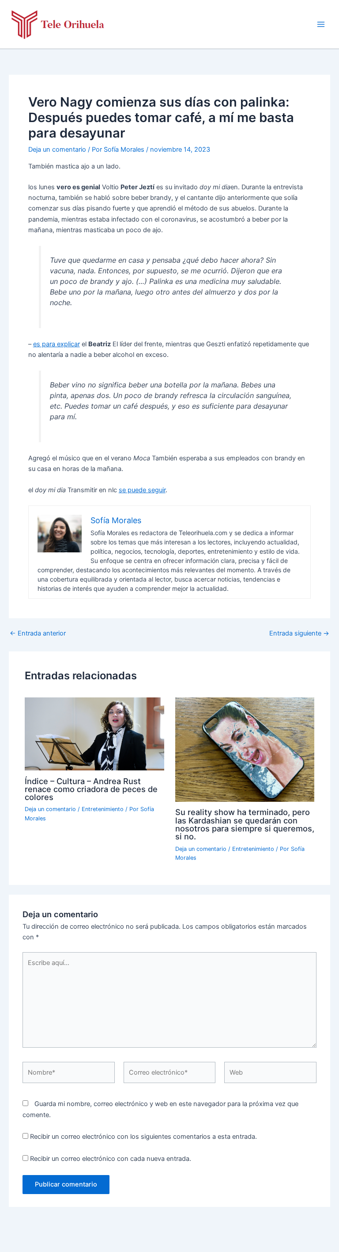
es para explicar (56, 344)
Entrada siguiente (299, 633)
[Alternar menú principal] (321, 24)
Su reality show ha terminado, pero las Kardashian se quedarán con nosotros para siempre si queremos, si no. (244, 824)
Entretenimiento (103, 809)
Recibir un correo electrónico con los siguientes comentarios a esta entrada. (143, 1137)
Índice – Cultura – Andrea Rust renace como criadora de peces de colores (91, 789)
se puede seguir (142, 490)
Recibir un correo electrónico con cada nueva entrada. (110, 1159)
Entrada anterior (38, 633)
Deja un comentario (57, 149)
